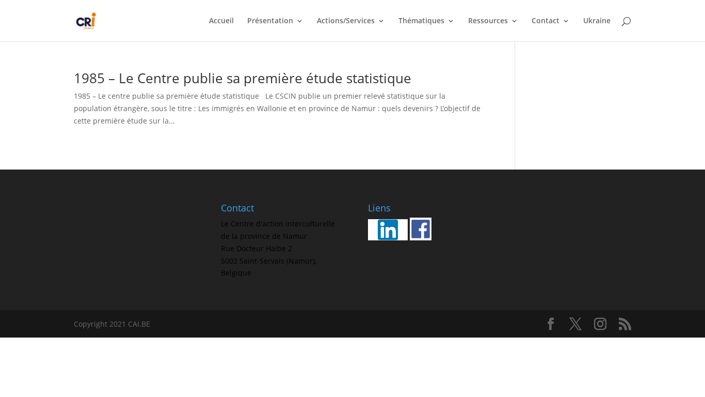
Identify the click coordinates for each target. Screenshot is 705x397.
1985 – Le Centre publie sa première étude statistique (242, 78)
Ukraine (597, 21)
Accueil (221, 21)
